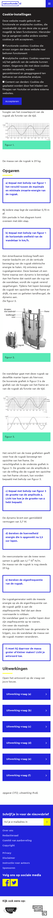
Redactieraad (10, 835)
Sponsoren (9, 868)
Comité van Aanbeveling (17, 840)
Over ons (8, 830)
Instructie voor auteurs (16, 863)
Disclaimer (9, 858)
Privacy (7, 853)
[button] (49, 3)
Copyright (9, 845)
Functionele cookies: (24, 50)
